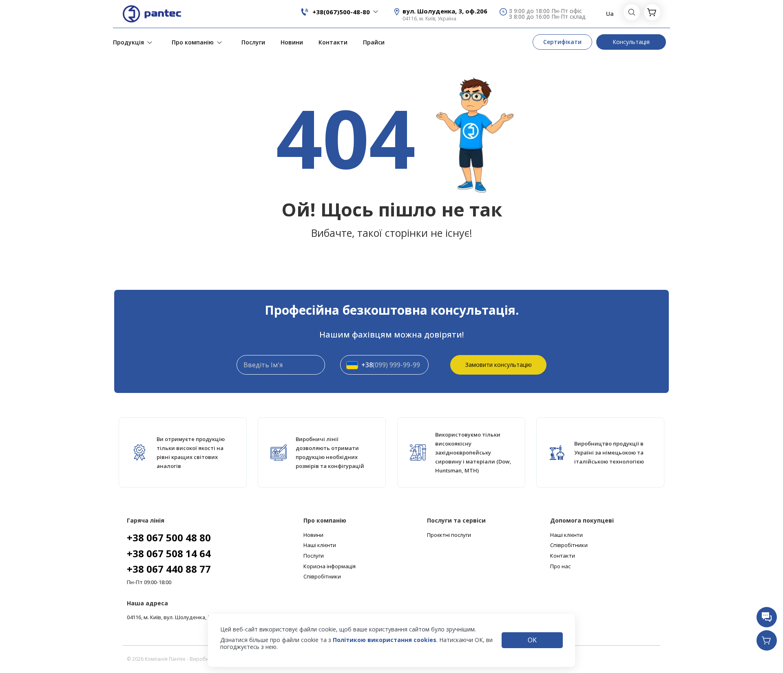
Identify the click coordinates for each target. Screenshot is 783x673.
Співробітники (322, 577)
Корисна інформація (329, 566)
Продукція (128, 42)
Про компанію (193, 42)
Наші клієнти (319, 545)
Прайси (374, 42)
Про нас (560, 566)
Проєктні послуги (449, 535)
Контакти (333, 42)
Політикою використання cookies (384, 640)
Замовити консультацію (498, 364)
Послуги (253, 42)
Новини (292, 42)
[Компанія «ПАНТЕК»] (152, 8)
